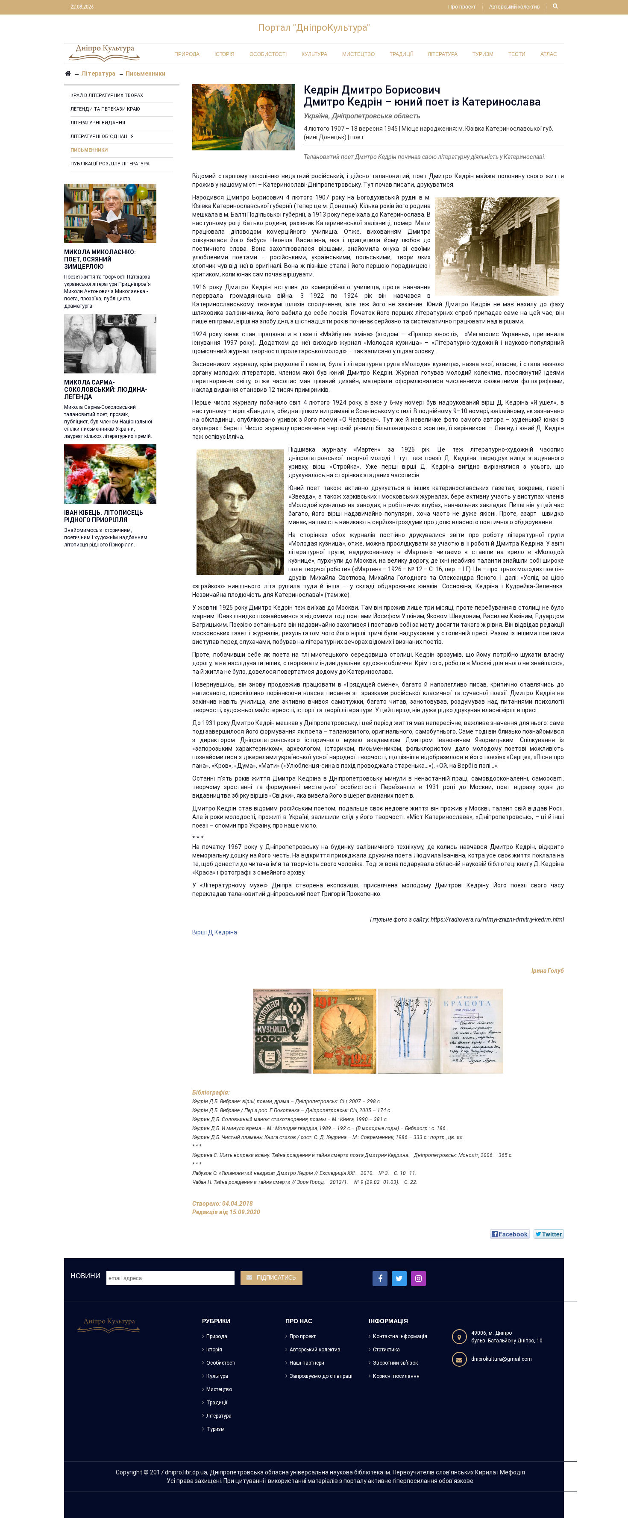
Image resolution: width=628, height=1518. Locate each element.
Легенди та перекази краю (105, 109)
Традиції (216, 1403)
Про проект (462, 7)
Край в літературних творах (106, 95)
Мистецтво (219, 1389)
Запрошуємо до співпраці (321, 1376)
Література (219, 1416)
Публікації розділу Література (110, 164)
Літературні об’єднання (102, 136)
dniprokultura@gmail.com (501, 1359)
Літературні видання (97, 123)
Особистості (220, 1363)
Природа (216, 1336)
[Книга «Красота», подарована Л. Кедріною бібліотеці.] (440, 1031)
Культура (217, 1376)
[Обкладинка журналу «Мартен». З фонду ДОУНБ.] (344, 1031)
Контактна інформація (400, 1336)
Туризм (215, 1429)
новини (85, 1275)
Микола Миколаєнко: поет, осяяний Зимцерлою (100, 259)
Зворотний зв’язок (395, 1363)
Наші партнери (307, 1363)
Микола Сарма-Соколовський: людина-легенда (105, 389)
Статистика (386, 1350)
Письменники (89, 150)
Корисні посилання (396, 1376)
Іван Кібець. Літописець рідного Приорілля (103, 516)
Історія (214, 1350)
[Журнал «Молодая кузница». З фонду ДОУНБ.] (282, 1031)
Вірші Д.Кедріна (214, 932)
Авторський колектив (514, 7)
